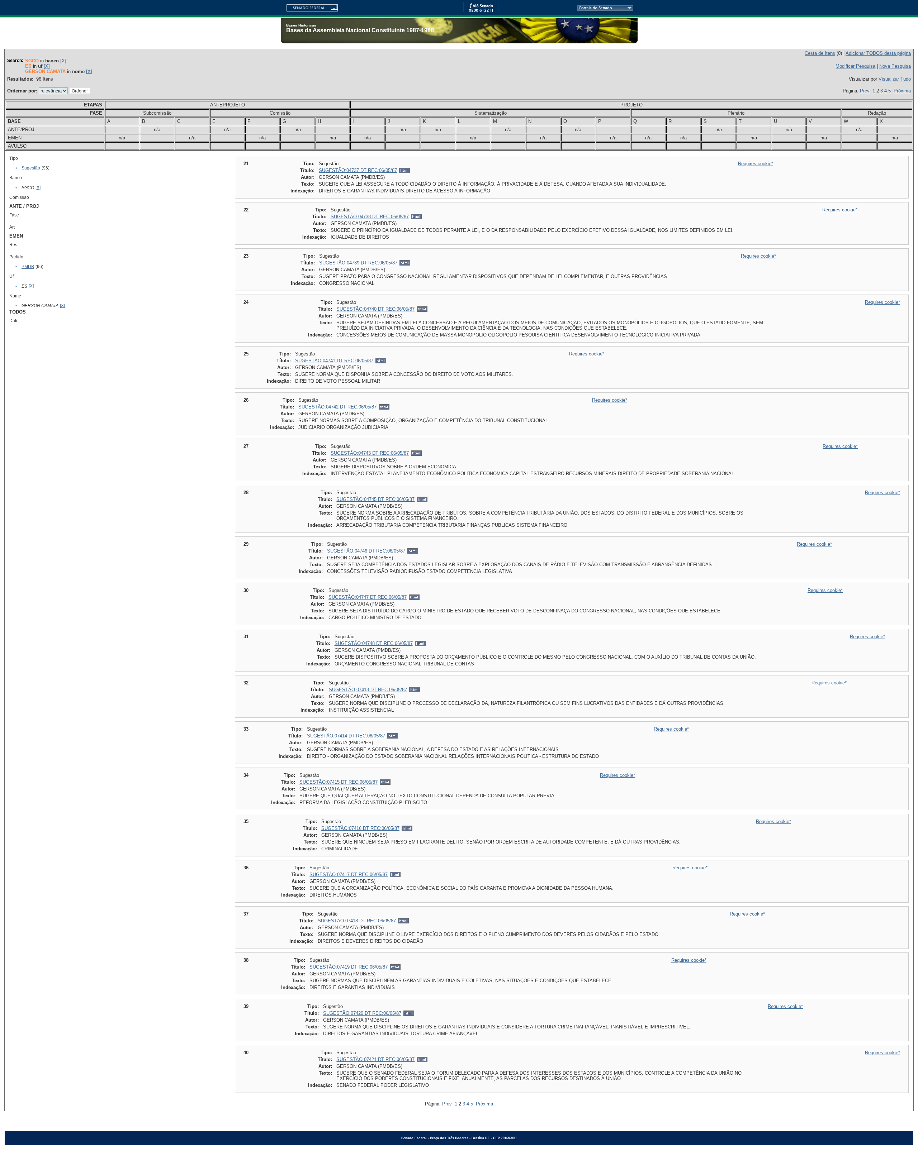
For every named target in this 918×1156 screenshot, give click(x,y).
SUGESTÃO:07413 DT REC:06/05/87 (368, 689)
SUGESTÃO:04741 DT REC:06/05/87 (334, 360)
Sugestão (31, 168)
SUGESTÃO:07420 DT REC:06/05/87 (362, 1013)
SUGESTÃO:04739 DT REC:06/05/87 (358, 263)
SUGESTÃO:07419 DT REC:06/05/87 (348, 967)
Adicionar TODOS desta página (878, 53)
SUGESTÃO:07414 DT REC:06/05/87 (346, 736)
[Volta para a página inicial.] (309, 6)
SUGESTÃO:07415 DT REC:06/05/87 (338, 782)
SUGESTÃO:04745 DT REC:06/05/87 (375, 499)
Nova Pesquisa (895, 66)
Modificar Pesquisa (855, 66)
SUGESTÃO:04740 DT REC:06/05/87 (375, 309)
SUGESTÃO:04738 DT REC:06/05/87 (370, 216)
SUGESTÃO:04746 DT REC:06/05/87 (366, 551)
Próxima (902, 91)
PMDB (28, 266)
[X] (63, 60)
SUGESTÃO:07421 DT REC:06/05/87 (375, 1059)
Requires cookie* (755, 163)
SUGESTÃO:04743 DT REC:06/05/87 (370, 453)
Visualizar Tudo (895, 79)
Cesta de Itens (820, 53)
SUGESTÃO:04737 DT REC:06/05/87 (358, 170)
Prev (865, 91)
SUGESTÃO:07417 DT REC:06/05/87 (348, 874)
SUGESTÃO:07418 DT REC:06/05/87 (357, 920)
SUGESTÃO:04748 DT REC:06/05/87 (374, 643)
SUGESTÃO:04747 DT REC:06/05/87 (367, 597)
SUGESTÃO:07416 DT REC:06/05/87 (360, 828)
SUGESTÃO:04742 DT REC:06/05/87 (337, 407)
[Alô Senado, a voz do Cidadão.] (481, 11)
